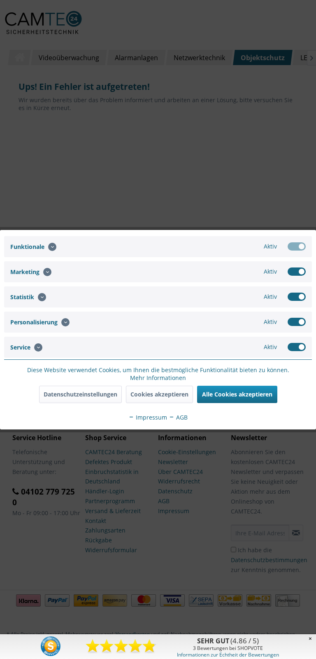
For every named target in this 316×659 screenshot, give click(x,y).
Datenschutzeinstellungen (80, 394)
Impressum (150, 417)
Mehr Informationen (158, 378)
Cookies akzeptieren (159, 394)
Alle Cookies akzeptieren (237, 394)
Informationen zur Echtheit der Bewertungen (228, 654)
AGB (181, 417)
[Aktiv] (297, 246)
